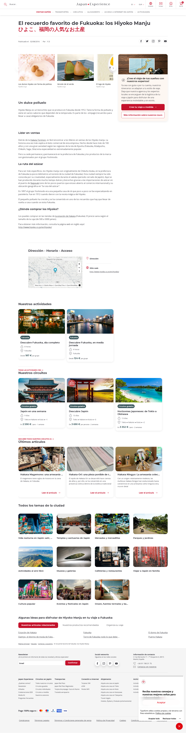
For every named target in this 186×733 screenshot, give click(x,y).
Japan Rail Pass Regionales (64, 686)
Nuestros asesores (42, 695)
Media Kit (21, 695)
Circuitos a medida (42, 692)
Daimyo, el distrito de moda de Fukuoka (36, 636)
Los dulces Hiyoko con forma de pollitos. (35, 85)
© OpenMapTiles (59, 285)
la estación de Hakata (65, 216)
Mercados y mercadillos (107, 538)
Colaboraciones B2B (25, 692)
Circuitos (78, 12)
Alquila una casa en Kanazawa (111, 692)
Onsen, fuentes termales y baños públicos (112, 604)
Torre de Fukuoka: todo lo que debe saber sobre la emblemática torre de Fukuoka (101, 636)
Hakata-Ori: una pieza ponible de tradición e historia (90, 474)
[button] (18, 68)
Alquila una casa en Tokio (110, 686)
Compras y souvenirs (45, 644)
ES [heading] (132, 4)
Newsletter (22, 686)
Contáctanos (24, 720)
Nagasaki (34, 183)
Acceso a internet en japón (118, 12)
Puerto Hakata (155, 636)
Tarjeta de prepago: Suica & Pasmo (67, 689)
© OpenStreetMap (71, 285)
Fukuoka (25, 337)
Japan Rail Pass (60, 683)
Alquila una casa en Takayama (111, 695)
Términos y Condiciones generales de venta (72, 720)
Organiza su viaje (114, 625)
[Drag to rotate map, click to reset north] (79, 271)
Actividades (143, 12)
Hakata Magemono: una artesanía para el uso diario (41, 474)
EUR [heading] (140, 4)
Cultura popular (26, 604)
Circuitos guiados (28, 406)
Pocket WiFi (85, 689)
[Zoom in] (79, 264)
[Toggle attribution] (79, 285)
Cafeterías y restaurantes (108, 571)
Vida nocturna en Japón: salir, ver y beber (35, 538)
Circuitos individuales (43, 689)
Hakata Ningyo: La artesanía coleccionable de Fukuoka (139, 474)
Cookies (123, 720)
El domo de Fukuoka (158, 632)
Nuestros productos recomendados (81, 625)
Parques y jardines (143, 538)
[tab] (38, 625)
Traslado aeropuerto (62, 692)
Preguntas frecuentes (26, 698)
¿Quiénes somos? (24, 683)
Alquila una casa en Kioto (109, 689)
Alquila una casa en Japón (110, 683)
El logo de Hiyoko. (103, 85)
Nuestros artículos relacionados (38, 625)
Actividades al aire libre (31, 571)
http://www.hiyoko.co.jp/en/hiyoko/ (35, 227)
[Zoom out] (79, 267)
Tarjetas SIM (85, 683)
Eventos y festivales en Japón (72, 604)
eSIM (83, 686)
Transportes (62, 12)
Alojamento (93, 12)
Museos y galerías (66, 571)
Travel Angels (105, 698)
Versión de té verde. (65, 85)
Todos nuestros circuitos (44, 683)
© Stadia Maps (48, 285)
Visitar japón (43, 12)
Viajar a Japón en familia (146, 571)
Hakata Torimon (38, 140)
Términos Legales (42, 720)
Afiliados (21, 689)
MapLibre (38, 285)
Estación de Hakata (27, 632)
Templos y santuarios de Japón (73, 538)
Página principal (24, 644)
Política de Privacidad (105, 720)
